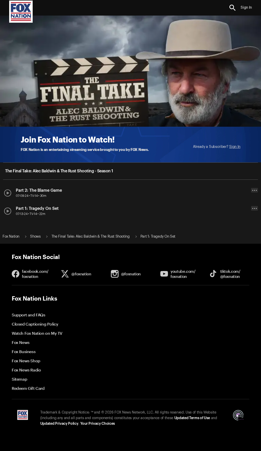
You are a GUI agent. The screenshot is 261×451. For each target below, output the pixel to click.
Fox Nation (11, 236)
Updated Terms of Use (192, 418)
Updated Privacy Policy (59, 424)
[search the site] (232, 8)
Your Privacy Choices (97, 424)
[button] (232, 8)
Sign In (234, 147)
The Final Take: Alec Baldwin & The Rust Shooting (90, 236)
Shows (35, 236)
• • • (254, 190)
